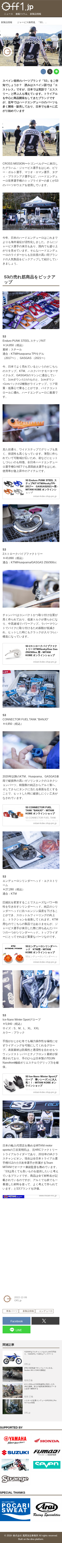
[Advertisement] (28, 1222)
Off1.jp (17, 53)
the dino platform (35, 1539)
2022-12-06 (19, 50)
